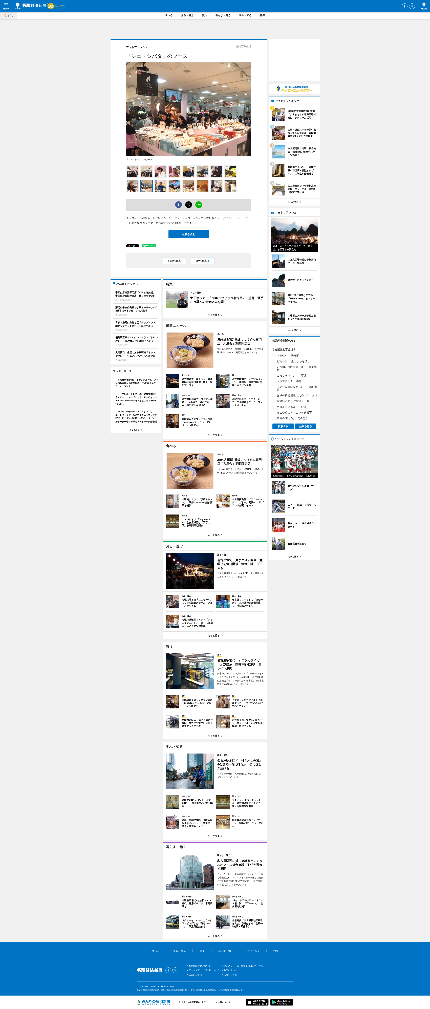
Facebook (404, 6)
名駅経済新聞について (200, 965)
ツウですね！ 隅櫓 (289, 381)
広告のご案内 (195, 974)
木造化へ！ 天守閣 (288, 355)
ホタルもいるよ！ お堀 (291, 406)
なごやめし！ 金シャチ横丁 (294, 412)
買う (204, 15)
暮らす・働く (223, 15)
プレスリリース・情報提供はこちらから (243, 965)
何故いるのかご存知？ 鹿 (293, 400)
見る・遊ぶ (187, 15)
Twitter (412, 6)
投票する (283, 426)
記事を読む (188, 234)
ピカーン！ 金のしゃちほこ (293, 361)
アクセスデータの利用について (204, 970)
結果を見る (305, 426)
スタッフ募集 (230, 974)
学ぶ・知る (245, 15)
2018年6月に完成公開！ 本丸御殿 (297, 368)
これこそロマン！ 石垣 (291, 375)
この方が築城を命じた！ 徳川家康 (297, 388)
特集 (262, 15)
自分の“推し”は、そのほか (292, 418)
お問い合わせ (230, 970)
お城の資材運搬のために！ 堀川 (297, 395)
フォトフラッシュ (137, 47)
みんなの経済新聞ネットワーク (153, 1002)
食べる (169, 15)
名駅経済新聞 (30, 6)
